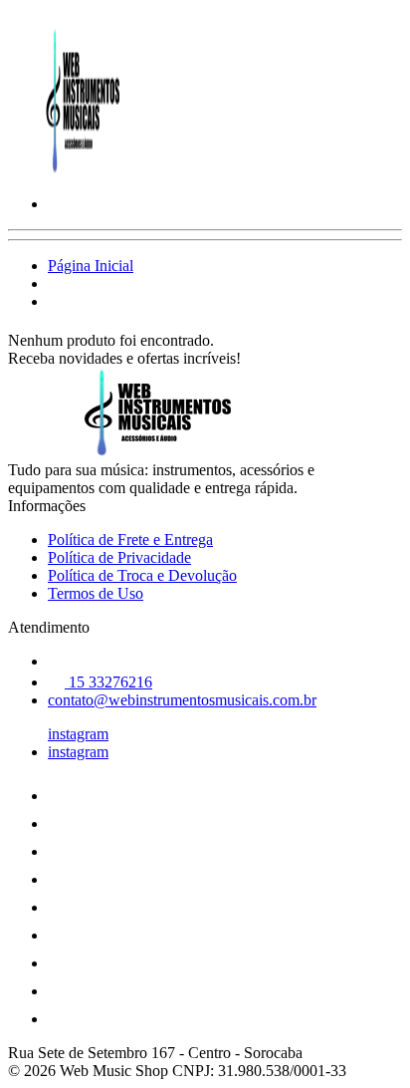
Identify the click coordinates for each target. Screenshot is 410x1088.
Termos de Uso (95, 593)
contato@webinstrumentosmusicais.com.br (182, 699)
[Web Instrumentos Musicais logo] (82, 169)
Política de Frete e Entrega (130, 539)
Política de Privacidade (119, 557)
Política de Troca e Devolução (142, 575)
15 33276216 (108, 682)
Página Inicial (90, 265)
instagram (78, 733)
